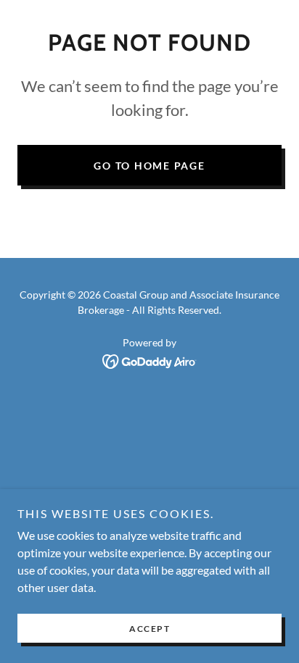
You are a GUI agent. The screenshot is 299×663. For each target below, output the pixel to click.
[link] (149, 360)
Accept (149, 628)
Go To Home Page (149, 165)
